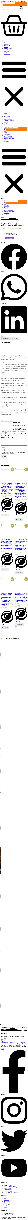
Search (2, 10)
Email (2, 449)
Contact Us (6, 52)
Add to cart (9, 238)
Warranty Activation (9, 49)
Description (6, 338)
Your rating (3, 437)
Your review (4, 439)
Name (3, 447)
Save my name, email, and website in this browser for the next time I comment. (14, 453)
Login (2, 217)
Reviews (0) (14, 338)
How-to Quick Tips (8, 48)
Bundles (6, 47)
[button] (14, 84)
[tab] (5, 338)
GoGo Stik (6, 44)
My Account (7, 54)
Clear (16, 626)
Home (5, 42)
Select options (19, 624)
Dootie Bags (7, 45)
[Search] (2, 5)
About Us (6, 51)
